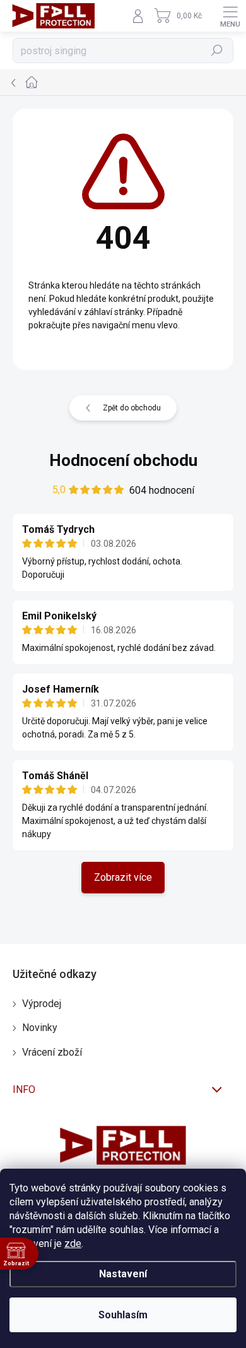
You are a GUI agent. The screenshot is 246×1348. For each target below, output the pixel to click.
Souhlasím (123, 1315)
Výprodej (41, 1004)
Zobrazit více (123, 877)
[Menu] (230, 16)
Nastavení (123, 1274)
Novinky (39, 1028)
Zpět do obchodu (132, 407)
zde (72, 1244)
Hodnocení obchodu (123, 460)
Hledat (217, 50)
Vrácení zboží (52, 1052)
